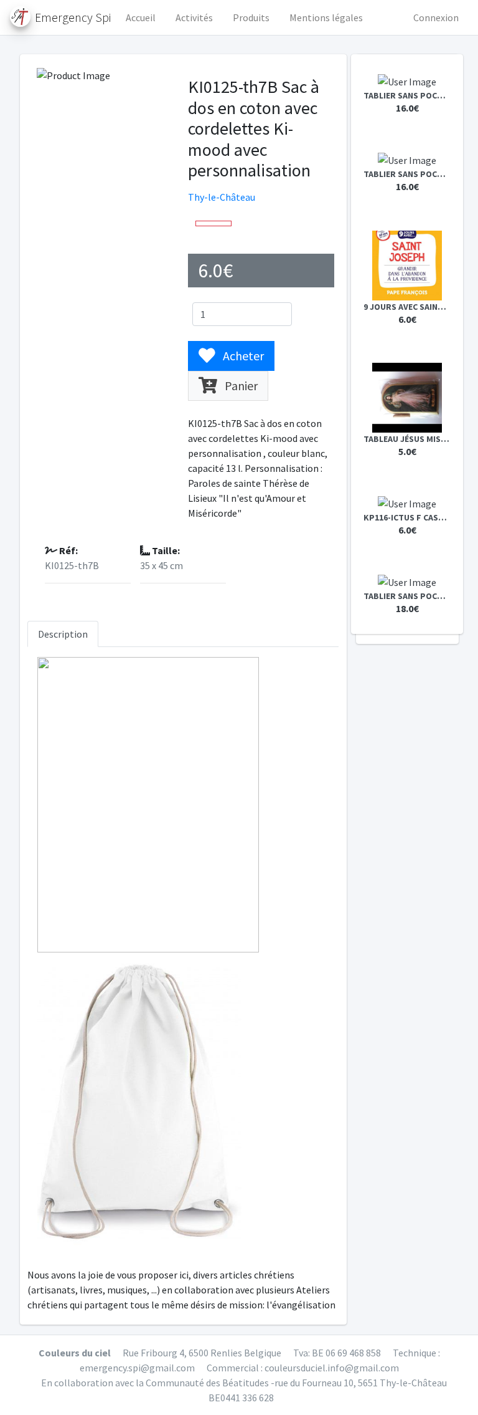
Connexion (436, 17)
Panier (240, 385)
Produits (251, 17)
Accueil (141, 17)
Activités (194, 17)
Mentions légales (326, 17)
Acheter (242, 355)
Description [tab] (63, 634)
